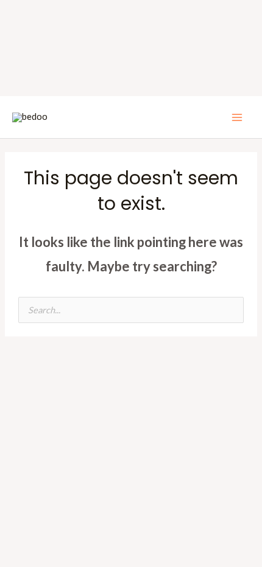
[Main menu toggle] (237, 117)
